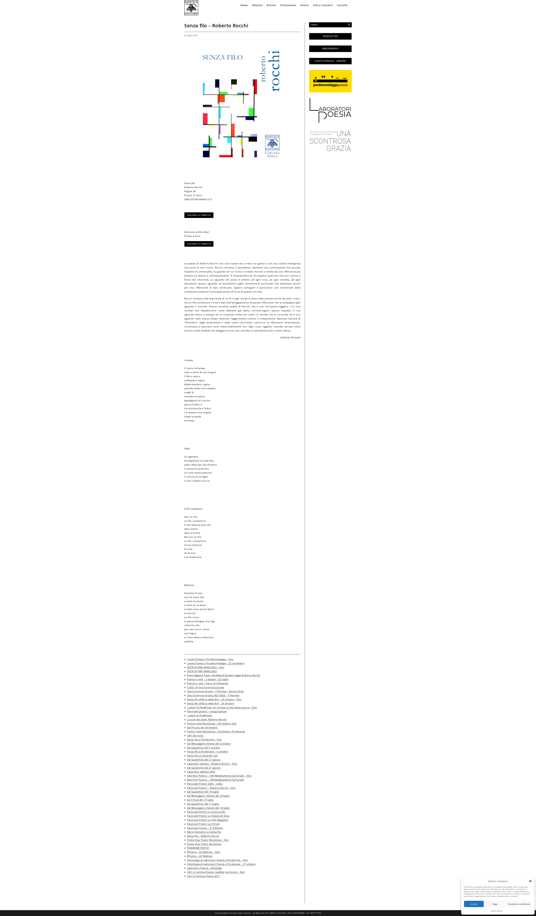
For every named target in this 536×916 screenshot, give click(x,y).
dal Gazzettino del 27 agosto (204, 759)
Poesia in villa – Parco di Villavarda (207, 683)
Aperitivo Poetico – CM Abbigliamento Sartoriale (215, 779)
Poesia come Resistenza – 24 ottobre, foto (212, 723)
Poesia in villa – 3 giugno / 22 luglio (207, 679)
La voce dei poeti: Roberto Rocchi (207, 719)
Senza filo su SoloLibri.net (202, 755)
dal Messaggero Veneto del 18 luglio (208, 795)
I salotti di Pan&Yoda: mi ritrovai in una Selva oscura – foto (222, 707)
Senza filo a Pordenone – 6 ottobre (207, 751)
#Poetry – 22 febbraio (200, 856)
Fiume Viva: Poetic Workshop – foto (208, 840)
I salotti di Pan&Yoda (199, 715)
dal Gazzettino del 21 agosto (204, 767)
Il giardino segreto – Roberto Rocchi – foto (212, 763)
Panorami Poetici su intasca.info (206, 811)
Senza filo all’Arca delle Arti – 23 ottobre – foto (214, 699)
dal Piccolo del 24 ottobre (202, 727)
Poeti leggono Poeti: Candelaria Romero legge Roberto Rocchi (223, 675)
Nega (495, 904)
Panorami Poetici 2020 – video (205, 783)
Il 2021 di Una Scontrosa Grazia (205, 687)
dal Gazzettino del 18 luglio (203, 791)
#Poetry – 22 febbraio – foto (203, 852)
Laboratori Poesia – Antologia (204, 868)
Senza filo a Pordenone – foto (204, 739)
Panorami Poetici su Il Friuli (203, 824)
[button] (530, 881)
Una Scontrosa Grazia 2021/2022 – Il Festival (213, 695)
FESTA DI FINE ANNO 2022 (202, 671)
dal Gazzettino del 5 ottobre (203, 747)
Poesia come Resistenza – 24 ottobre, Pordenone (216, 731)
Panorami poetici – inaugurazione (207, 711)
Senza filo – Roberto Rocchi (203, 835)
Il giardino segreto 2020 (201, 771)
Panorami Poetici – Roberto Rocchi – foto (211, 787)
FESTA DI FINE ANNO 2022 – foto (205, 667)
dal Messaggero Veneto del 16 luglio (208, 807)
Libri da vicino (195, 735)
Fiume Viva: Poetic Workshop (204, 844)
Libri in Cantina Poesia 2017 (203, 876)
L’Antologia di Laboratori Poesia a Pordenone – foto (217, 860)
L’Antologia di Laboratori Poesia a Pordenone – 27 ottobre (221, 864)
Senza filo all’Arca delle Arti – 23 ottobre (210, 703)
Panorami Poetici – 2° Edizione (205, 828)
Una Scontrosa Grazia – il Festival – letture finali (215, 691)
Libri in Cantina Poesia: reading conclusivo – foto (216, 872)
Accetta (473, 904)
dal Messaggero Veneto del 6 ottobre (209, 743)
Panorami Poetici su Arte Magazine (207, 819)
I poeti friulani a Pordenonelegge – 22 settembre (215, 663)
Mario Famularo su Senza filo (204, 831)
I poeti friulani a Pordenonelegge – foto (210, 659)
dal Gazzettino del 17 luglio (203, 803)
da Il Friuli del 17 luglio (200, 799)
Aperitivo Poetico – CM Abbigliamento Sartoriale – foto (219, 775)
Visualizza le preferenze (519, 904)
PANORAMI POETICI (198, 847)
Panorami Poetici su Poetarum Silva (208, 815)
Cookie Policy (496, 911)
